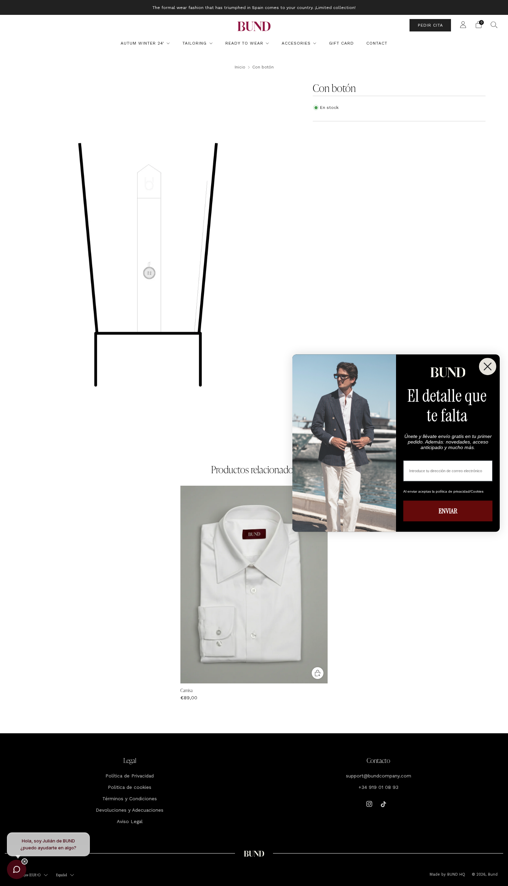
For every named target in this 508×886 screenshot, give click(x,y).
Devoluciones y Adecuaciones (129, 810)
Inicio (240, 67)
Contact (376, 43)
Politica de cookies (129, 787)
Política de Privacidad (129, 775)
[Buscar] (494, 24)
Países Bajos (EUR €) (26, 875)
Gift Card (341, 43)
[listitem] (254, 7)
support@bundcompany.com (378, 775)
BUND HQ (455, 874)
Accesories (296, 43)
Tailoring (194, 43)
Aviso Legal (130, 821)
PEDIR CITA (430, 25)
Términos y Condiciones (129, 798)
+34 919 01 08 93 (378, 787)
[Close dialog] (487, 366)
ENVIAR (448, 510)
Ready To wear (244, 43)
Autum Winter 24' (142, 43)
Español (61, 875)
